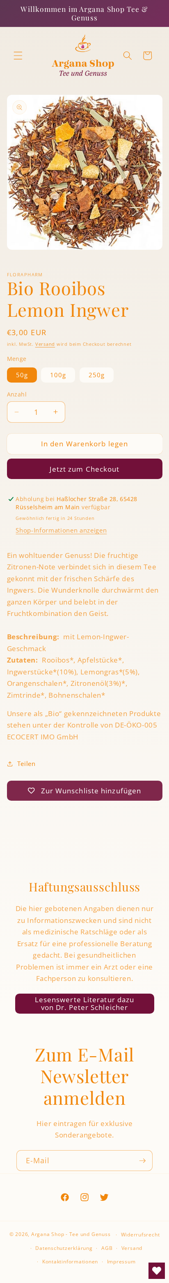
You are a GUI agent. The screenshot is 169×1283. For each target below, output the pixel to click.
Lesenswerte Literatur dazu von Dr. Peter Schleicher (85, 1003)
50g (22, 375)
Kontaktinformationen (70, 1261)
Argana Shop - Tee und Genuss (71, 1234)
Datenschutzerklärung (63, 1248)
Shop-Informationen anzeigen (61, 530)
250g (97, 375)
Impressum (121, 1261)
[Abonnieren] (142, 1160)
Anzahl (17, 394)
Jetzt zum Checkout (85, 469)
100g (58, 375)
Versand (45, 344)
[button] (18, 55)
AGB (106, 1248)
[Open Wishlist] (156, 1271)
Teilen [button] (26, 763)
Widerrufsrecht (140, 1234)
